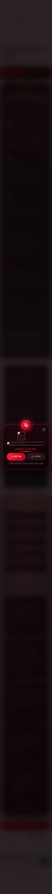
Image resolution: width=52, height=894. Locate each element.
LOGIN (37, 456)
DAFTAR (17, 456)
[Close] (44, 429)
